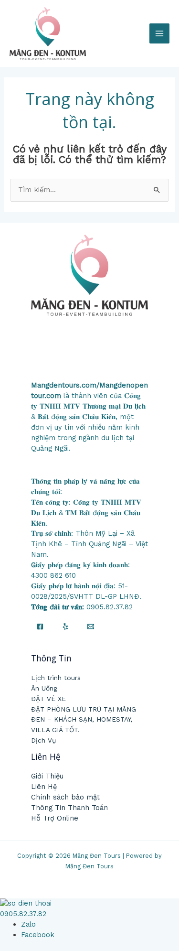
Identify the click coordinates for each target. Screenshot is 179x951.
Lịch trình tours (56, 677)
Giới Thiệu (47, 776)
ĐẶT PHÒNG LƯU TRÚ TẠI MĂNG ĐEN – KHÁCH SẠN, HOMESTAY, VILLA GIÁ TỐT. (83, 719)
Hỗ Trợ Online (54, 818)
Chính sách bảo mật (65, 797)
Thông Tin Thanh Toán (69, 807)
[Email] (91, 626)
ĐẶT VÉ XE (48, 698)
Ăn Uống (44, 688)
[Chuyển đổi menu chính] (159, 33)
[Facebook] (40, 626)
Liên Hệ (44, 786)
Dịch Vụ (43, 740)
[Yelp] (65, 626)
